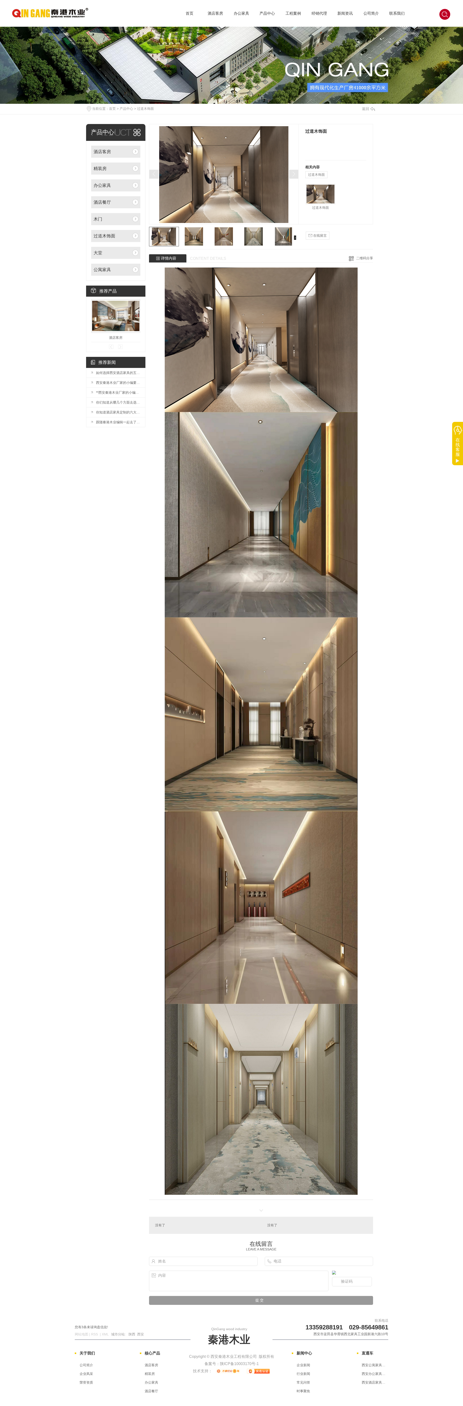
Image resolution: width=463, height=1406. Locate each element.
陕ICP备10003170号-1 (239, 1364)
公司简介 (371, 13)
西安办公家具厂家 (375, 1374)
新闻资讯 (345, 13)
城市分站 (118, 1334)
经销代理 (319, 13)
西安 (140, 1334)
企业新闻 (303, 1365)
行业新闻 (303, 1374)
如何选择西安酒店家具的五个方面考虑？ (118, 373)
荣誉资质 (86, 1382)
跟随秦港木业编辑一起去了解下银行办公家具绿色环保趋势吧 (118, 422)
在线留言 (319, 235)
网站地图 (81, 1334)
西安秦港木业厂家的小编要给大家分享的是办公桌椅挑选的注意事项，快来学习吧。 (118, 383)
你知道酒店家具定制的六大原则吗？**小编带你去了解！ (118, 412)
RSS (95, 1334)
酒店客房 (215, 13)
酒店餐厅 (102, 202)
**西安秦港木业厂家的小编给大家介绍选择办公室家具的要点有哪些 (118, 392)
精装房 (100, 168)
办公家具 (241, 13)
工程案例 (293, 13)
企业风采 (86, 1374)
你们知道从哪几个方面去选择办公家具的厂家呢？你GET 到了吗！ (118, 402)
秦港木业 (229, 1336)
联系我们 (397, 13)
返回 (365, 109)
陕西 (132, 1334)
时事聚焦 (303, 1391)
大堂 (98, 252)
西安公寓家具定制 (375, 1365)
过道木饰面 (145, 109)
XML (105, 1334)
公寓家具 (102, 269)
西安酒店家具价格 (375, 1382)
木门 (98, 219)
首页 (189, 13)
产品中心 (267, 13)
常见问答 (303, 1382)
